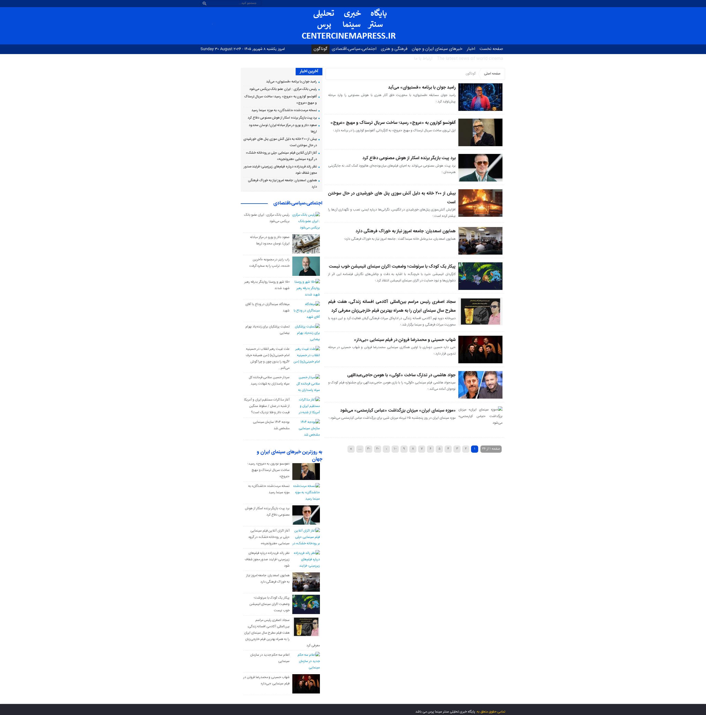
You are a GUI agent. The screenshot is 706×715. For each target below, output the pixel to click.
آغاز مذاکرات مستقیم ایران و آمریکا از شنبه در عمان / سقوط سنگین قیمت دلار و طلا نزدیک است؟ (267, 406)
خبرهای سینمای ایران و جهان (437, 49)
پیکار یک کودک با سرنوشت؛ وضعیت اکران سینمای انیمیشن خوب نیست (392, 266)
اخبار (471, 49)
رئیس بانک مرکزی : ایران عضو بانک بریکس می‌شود (283, 89)
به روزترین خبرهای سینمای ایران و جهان (289, 456)
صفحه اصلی (492, 73)
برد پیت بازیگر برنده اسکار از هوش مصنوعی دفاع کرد (409, 158)
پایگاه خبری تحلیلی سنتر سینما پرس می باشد (445, 711)
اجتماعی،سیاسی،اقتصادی (354, 49)
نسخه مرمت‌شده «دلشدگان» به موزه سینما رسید (284, 110)
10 (395, 449)
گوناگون (320, 49)
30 (368, 449)
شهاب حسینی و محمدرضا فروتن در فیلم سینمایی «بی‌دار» (405, 340)
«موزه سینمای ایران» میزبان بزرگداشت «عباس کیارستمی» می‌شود (398, 410)
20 (377, 449)
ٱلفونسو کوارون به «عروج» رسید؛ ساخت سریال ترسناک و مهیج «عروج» (393, 123)
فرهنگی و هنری (394, 49)
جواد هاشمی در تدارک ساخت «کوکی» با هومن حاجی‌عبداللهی (401, 375)
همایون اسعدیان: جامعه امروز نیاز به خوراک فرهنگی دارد (405, 231)
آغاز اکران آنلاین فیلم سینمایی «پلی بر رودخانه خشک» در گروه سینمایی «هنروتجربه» (269, 537)
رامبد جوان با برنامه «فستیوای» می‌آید (422, 87)
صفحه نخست (491, 49)
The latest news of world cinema (470, 58)
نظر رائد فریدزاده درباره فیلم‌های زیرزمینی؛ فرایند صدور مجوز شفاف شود (267, 559)
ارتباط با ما (423, 58)
